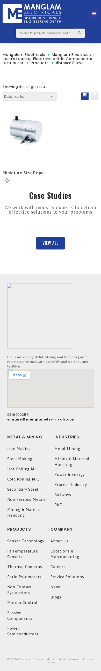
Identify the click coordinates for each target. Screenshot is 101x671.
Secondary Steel (22, 489)
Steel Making (20, 459)
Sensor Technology (26, 541)
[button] (50, 243)
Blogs (56, 597)
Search (79, 33)
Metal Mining (67, 448)
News (56, 587)
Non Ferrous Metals (26, 499)
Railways (62, 494)
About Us (59, 541)
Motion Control (22, 602)
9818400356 (18, 414)
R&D (58, 505)
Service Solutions (67, 577)
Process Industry (70, 484)
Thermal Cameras (24, 566)
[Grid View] (85, 96)
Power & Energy (69, 474)
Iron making (19, 448)
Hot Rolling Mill (22, 469)
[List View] (94, 96)
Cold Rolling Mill (23, 479)
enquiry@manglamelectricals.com (41, 419)
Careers (58, 566)
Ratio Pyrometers (24, 577)
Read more (7, 180)
